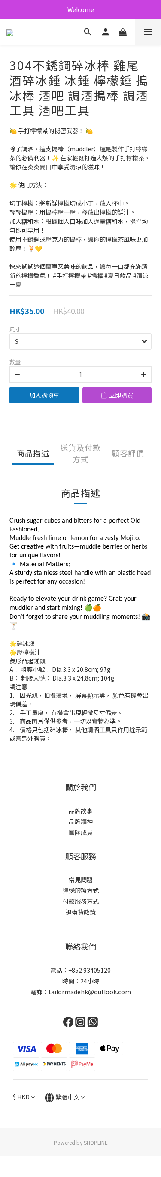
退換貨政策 (81, 912)
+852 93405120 (89, 970)
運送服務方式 (81, 890)
